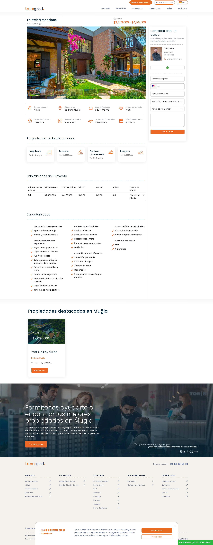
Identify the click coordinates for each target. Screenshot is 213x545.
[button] (154, 86)
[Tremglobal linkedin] (171, 464)
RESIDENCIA (121, 8)
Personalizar (157, 537)
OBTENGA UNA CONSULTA (141, 2)
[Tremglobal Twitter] (179, 464)
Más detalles (39, 370)
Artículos (182, 8)
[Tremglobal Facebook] (175, 464)
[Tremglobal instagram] (183, 464)
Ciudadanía (105, 8)
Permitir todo (156, 530)
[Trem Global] (35, 464)
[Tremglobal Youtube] (186, 464)
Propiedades (137, 8)
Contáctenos (36, 444)
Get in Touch (167, 132)
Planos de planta (135, 197)
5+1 (29, 195)
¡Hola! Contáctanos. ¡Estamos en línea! (191, 542)
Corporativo (154, 8)
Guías (169, 8)
